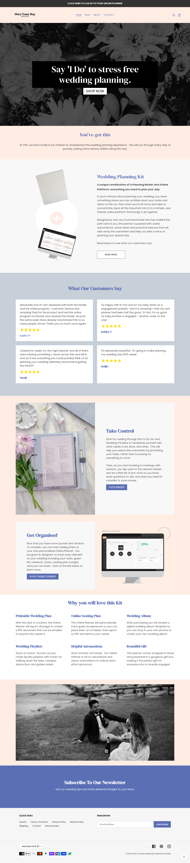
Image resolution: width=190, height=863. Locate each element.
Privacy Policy (59, 821)
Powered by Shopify (162, 853)
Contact (36, 825)
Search (22, 821)
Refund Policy (77, 821)
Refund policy (52, 825)
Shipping (23, 825)
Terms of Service (39, 821)
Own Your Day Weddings (143, 853)
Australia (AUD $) (31, 846)
